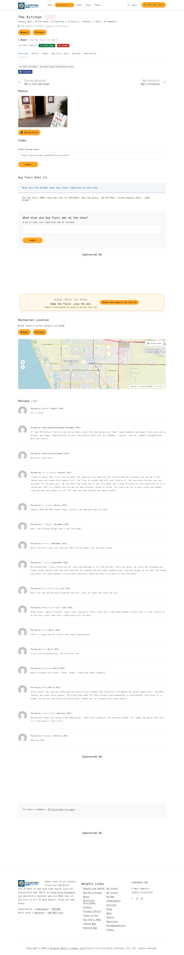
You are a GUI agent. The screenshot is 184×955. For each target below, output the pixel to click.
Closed (64, 45)
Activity (112, 905)
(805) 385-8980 (29, 67)
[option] (42, 111)
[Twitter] (137, 898)
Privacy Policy (92, 911)
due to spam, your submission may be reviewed (49, 222)
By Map (110, 897)
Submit (28, 164)
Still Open (48, 45)
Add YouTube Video (29, 149)
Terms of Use (90, 915)
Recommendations (116, 925)
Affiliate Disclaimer (89, 901)
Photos (35, 53)
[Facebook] (132, 898)
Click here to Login (62, 809)
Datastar (39, 913)
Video (45, 53)
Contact (87, 907)
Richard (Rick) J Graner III (67, 948)
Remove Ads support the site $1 (119, 302)
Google (40, 32)
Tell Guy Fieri (154, 5)
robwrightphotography (54, 428)
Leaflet (133, 386)
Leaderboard (113, 901)
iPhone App (89, 924)
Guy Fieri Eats (60, 53)
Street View (155, 343)
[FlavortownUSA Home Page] (28, 6)
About (86, 897)
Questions (112, 921)
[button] (23, 362)
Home (50, 5)
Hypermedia (42, 909)
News (109, 913)
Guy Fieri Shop (92, 919)
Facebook (26, 72)
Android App (90, 928)
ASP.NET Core (55, 913)
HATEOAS (56, 909)
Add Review (90, 53)
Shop (79, 5)
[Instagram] (142, 898)
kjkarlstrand (49, 453)
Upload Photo (30, 132)
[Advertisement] (92, 274)
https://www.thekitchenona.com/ (57, 67)
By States (112, 888)
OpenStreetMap (146, 386)
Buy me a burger (92, 892)
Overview (23, 53)
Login (133, 5)
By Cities (112, 892)
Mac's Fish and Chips (36, 82)
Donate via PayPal (94, 888)
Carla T (46, 408)
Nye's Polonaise (150, 82)
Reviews (76, 53)
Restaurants (63, 5)
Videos (110, 930)
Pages (98, 5)
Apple (25, 32)
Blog (88, 5)
